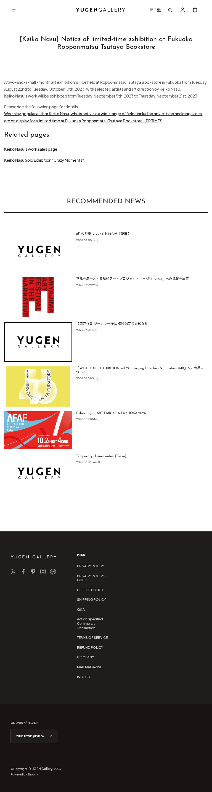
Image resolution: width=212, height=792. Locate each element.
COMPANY (85, 657)
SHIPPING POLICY (91, 600)
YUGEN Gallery (41, 769)
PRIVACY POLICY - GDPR (91, 578)
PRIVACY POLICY (90, 566)
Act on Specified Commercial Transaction (90, 623)
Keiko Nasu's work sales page (30, 149)
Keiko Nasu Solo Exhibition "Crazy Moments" (44, 160)
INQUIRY (84, 677)
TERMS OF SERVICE (92, 638)
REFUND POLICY (90, 647)
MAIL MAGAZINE (89, 667)
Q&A (81, 609)
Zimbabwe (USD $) (30, 736)
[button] (13, 10)
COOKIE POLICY (90, 590)
